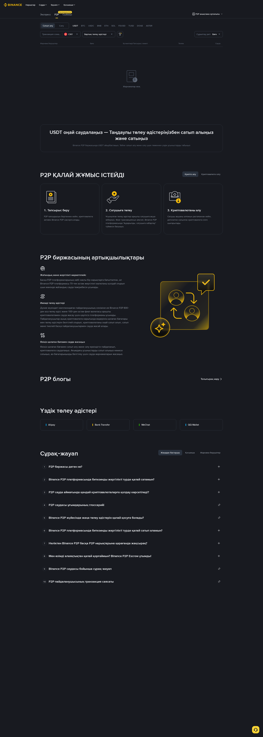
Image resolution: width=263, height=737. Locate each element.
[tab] (45, 14)
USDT (75, 25)
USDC (91, 25)
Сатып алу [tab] (48, 25)
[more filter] (120, 34)
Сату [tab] (61, 25)
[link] (61, 424)
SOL (113, 25)
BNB (99, 25)
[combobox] (71, 34)
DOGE (140, 25)
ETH (106, 25)
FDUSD (121, 25)
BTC (83, 25)
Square (54, 4)
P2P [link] (56, 14)
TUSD (131, 25)
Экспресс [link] (45, 14)
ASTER (149, 25)
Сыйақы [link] (67, 14)
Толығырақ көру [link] (210, 379)
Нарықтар (30, 4)
